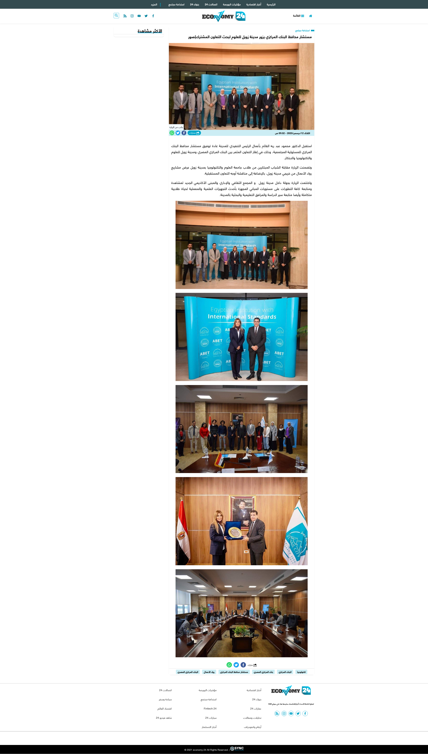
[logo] (223, 16)
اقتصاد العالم (165, 708)
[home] (310, 15)
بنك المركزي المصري (263, 672)
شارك (192, 133)
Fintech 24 (210, 708)
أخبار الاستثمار (209, 726)
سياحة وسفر (165, 699)
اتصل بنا (206, 738)
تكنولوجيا (301, 672)
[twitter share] (178, 133)
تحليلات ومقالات (252, 717)
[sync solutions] (237, 750)
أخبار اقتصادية (253, 4)
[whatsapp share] (172, 133)
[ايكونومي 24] (291, 691)
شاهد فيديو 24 (164, 717)
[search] (116, 15)
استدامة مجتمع (176, 4)
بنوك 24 (194, 4)
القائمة (297, 15)
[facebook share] (184, 133)
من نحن (222, 738)
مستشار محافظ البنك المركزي (234, 672)
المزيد (154, 4)
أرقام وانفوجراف (252, 726)
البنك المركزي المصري (188, 672)
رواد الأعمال (209, 672)
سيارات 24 (211, 717)
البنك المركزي (285, 672)
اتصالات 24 (211, 4)
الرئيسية (271, 4)
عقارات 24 (255, 708)
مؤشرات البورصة (232, 4)
